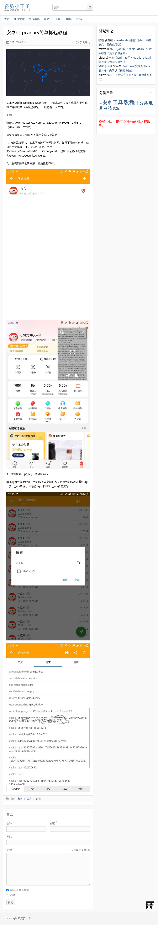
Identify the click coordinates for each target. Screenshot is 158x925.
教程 (129, 102)
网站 (9, 836)
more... (80, 19)
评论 (9, 850)
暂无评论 (85, 42)
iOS (100, 103)
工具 (118, 102)
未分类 (142, 102)
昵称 (9, 823)
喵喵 (101, 40)
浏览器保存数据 (19, 890)
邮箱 (52, 823)
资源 (116, 108)
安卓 (107, 102)
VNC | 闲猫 (105, 66)
